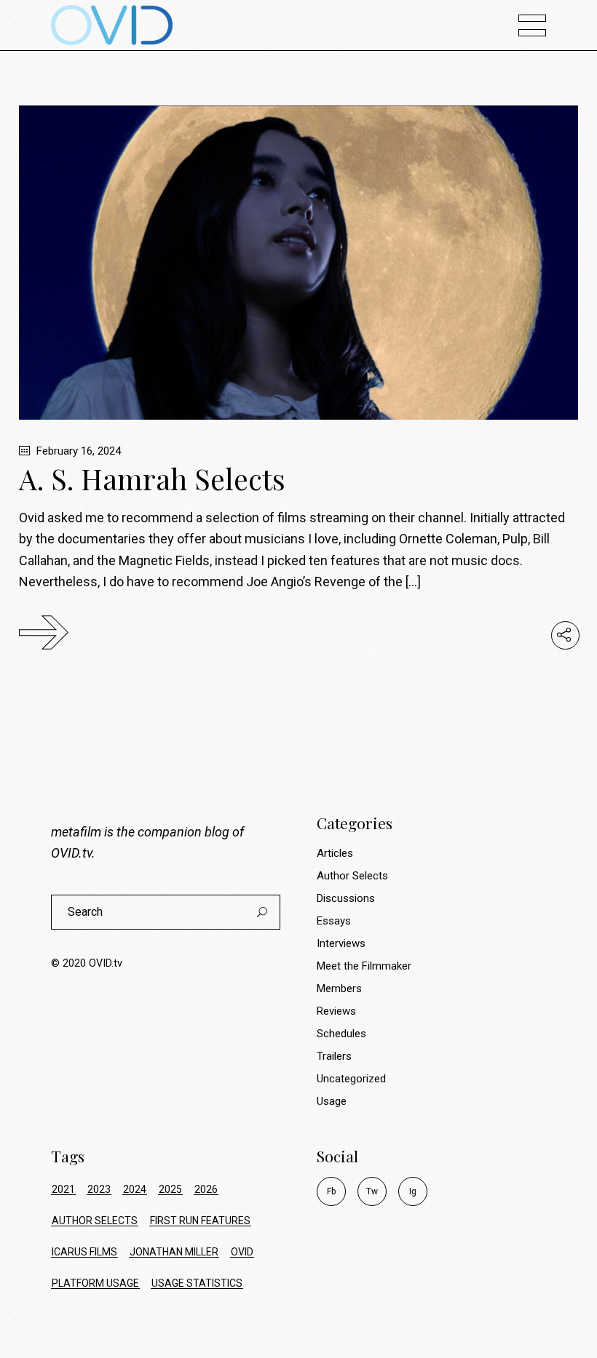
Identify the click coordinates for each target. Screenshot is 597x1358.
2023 (99, 1189)
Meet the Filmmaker (364, 965)
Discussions (346, 898)
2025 (170, 1189)
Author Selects (352, 875)
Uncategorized (351, 1078)
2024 (134, 1189)
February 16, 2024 (77, 451)
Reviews (336, 1011)
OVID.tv (71, 852)
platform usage (95, 1283)
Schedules (341, 1033)
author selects (95, 1220)
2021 (63, 1189)
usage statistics (196, 1283)
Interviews (341, 943)
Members (339, 988)
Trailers (334, 1056)
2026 (206, 1189)
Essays (334, 920)
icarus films (84, 1252)
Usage (332, 1101)
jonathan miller (174, 1252)
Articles (335, 853)
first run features (200, 1220)
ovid (242, 1252)
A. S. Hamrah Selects (152, 479)
